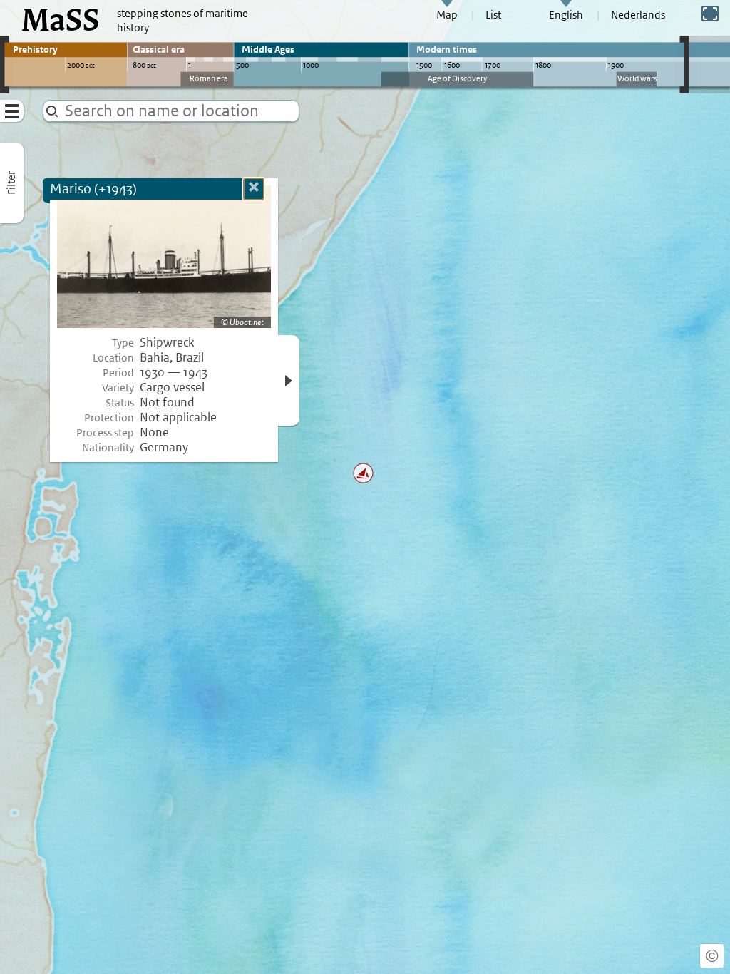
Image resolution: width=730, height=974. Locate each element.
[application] (365, 487)
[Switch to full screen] (710, 13)
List (493, 15)
